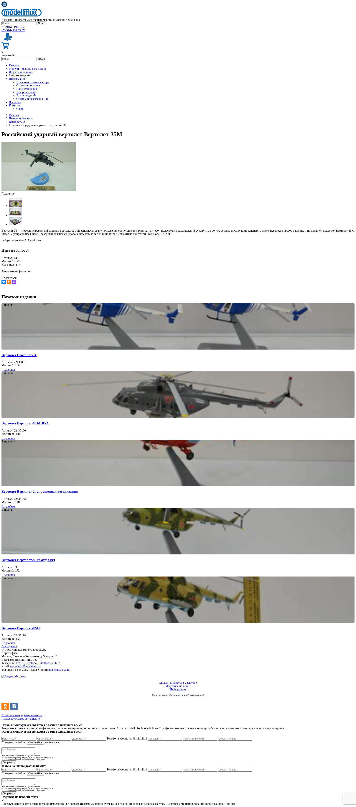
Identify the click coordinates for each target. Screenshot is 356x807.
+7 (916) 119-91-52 (12, 27)
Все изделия (9, 646)
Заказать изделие (19, 75)
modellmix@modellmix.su (25, 666)
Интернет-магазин (20, 118)
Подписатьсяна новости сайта (178, 699)
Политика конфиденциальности (21, 715)
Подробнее (8, 369)
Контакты (15, 105)
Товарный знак (25, 92)
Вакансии (15, 102)
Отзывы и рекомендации (32, 98)
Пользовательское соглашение (20, 718)
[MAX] (14, 282)
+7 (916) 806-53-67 (13, 30)
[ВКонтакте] (3, 282)
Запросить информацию (16, 271)
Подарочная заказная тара (32, 82)
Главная (14, 65)
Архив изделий (26, 95)
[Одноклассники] (9, 282)
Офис (19, 108)
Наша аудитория (26, 88)
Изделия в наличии (21, 72)
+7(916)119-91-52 (26, 663)
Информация (17, 78)
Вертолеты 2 (17, 121)
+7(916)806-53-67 (49, 663)
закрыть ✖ (8, 55)
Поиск (41, 23)
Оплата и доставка (28, 85)
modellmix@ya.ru (59, 669)
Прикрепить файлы (13, 742)
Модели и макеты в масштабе (27, 68)
